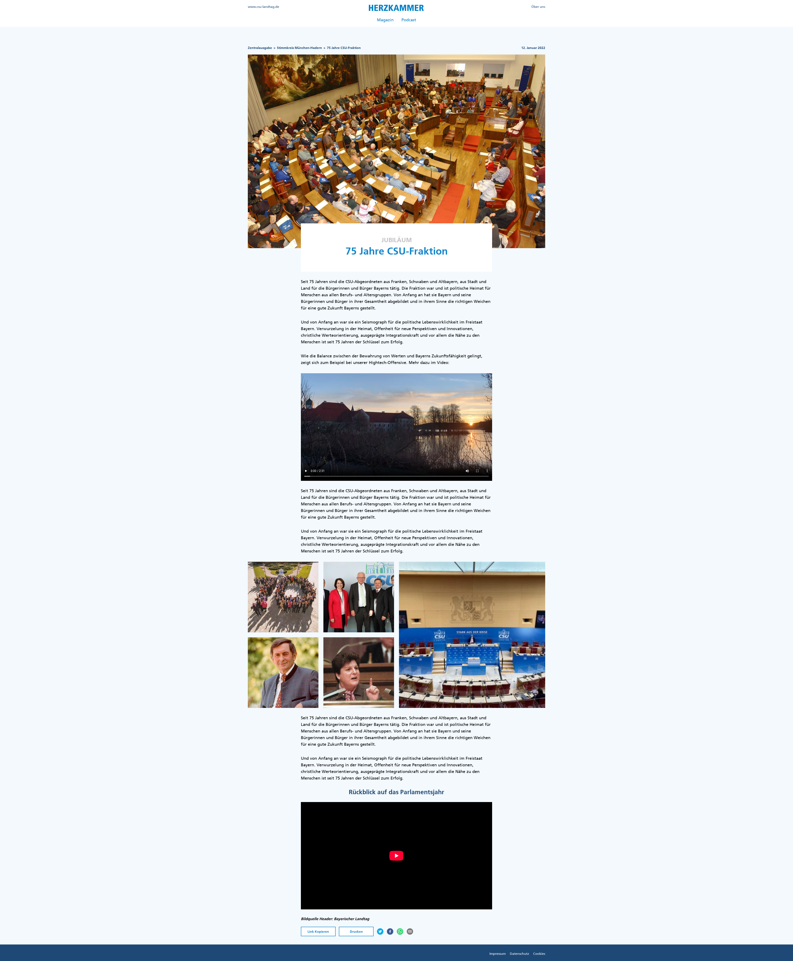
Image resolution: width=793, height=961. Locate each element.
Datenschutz (519, 954)
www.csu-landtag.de (263, 7)
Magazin (385, 19)
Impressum (497, 954)
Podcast (408, 19)
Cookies (539, 954)
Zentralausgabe (260, 48)
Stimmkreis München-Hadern (299, 48)
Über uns (538, 7)
